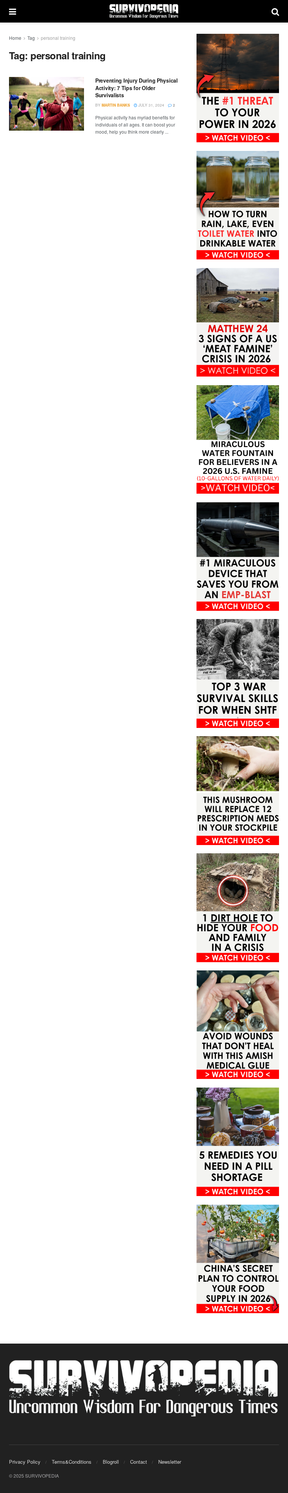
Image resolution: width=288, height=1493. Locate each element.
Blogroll (111, 1461)
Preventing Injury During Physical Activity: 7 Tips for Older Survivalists (136, 88)
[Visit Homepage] (144, 11)
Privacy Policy (24, 1461)
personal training (58, 38)
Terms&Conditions (72, 1461)
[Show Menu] (12, 11)
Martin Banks (116, 105)
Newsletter (169, 1461)
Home (15, 38)
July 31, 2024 (150, 105)
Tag (31, 38)
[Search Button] (275, 11)
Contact (138, 1461)
